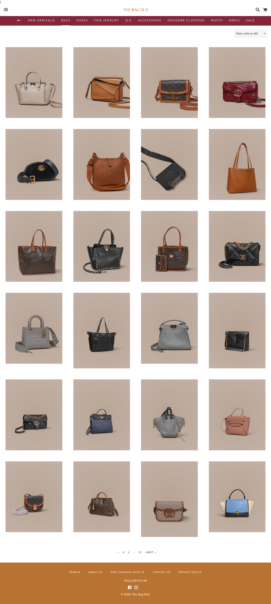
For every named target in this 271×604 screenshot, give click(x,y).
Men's (234, 20)
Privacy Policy (190, 572)
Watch (217, 20)
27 (140, 552)
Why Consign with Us (128, 572)
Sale (250, 20)
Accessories (149, 20)
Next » (151, 552)
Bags (65, 20)
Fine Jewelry (106, 20)
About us (95, 572)
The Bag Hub (141, 594)
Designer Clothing (186, 20)
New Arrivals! (41, 20)
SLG (128, 20)
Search (74, 572)
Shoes (82, 20)
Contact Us (162, 572)
